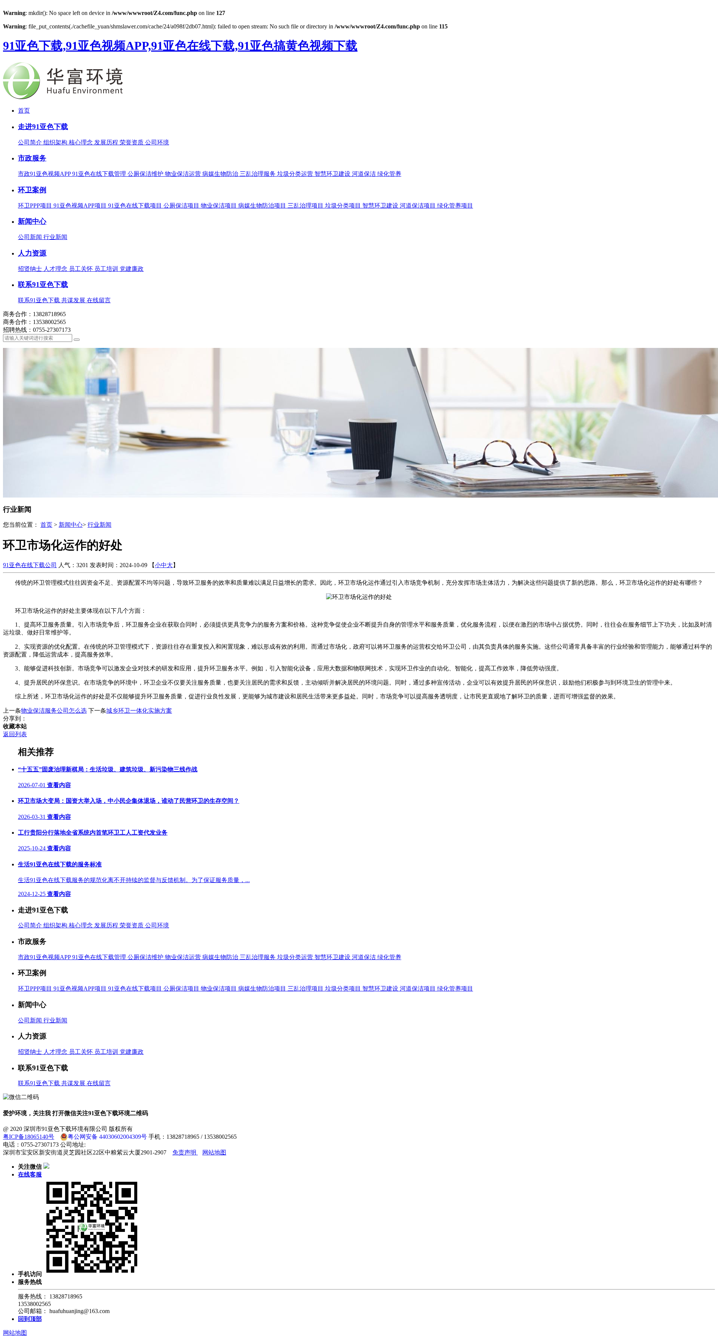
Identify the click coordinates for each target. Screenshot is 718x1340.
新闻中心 (32, 221)
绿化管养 (389, 174)
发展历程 (107, 142)
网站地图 (214, 1152)
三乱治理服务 (258, 174)
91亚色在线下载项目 (135, 205)
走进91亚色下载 (43, 127)
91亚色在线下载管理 (100, 174)
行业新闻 (55, 237)
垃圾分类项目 (343, 205)
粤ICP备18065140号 (28, 1137)
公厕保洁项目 (182, 205)
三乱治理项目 (306, 205)
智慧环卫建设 (333, 174)
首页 (24, 110)
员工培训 (107, 269)
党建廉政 (132, 269)
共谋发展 (74, 300)
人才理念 (56, 269)
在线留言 (99, 300)
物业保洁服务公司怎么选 (54, 710)
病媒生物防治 (221, 174)
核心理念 (81, 142)
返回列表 (15, 734)
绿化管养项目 (455, 205)
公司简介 (30, 142)
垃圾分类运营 (295, 174)
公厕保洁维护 (146, 174)
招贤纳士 (30, 269)
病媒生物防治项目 (263, 205)
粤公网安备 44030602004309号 (107, 1137)
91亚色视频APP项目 (80, 205)
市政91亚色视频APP (45, 174)
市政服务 (32, 158)
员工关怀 (81, 269)
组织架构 (56, 142)
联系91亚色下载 (43, 284)
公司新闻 (30, 237)
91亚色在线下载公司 (30, 565)
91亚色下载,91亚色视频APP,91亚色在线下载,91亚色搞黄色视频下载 (180, 45)
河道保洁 (364, 174)
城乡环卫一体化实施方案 (139, 710)
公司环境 (157, 142)
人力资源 (32, 253)
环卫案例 (32, 190)
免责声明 (185, 1152)
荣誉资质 (132, 142)
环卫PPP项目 (35, 205)
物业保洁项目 (219, 205)
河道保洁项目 (418, 205)
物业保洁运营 (183, 174)
